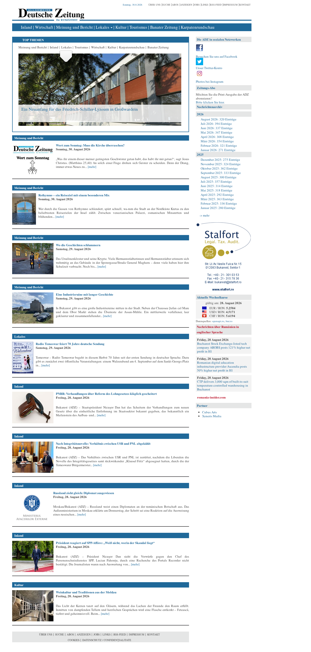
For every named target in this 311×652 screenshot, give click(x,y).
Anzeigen (186, 4)
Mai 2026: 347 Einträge (216, 132)
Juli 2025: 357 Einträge (216, 181)
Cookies (73, 640)
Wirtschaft (44, 27)
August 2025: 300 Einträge (218, 177)
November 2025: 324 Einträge (221, 164)
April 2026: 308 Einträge (217, 137)
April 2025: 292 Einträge (217, 195)
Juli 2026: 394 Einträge (216, 124)
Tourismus (138, 27)
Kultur (121, 27)
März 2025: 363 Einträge (217, 199)
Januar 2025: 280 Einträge (218, 208)
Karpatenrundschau (198, 27)
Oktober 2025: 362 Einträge (219, 168)
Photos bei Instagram (209, 81)
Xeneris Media (211, 416)
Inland (26, 27)
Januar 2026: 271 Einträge (218, 150)
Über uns (154, 4)
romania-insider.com (211, 397)
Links (204, 4)
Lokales (102, 27)
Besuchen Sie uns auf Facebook (216, 56)
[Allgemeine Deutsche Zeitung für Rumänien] (50, 11)
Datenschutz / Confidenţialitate (106, 640)
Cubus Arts (209, 412)
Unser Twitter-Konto (209, 68)
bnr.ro (229, 321)
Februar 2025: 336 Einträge (219, 203)
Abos (175, 4)
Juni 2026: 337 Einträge (217, 128)
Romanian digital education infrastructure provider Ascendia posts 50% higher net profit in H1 (222, 366)
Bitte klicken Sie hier (210, 102)
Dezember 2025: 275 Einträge (220, 160)
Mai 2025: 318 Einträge (216, 190)
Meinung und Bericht (74, 27)
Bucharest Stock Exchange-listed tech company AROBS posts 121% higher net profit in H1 (223, 347)
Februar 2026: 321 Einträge (219, 145)
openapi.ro (218, 321)
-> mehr (204, 215)
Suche (166, 4)
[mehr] (91, 166)
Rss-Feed (216, 4)
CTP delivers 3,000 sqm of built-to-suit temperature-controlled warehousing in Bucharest (222, 385)
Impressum (230, 4)
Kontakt (245, 4)
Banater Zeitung (164, 27)
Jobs (197, 4)
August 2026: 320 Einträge (218, 119)
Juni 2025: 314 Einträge (217, 186)
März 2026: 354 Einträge (217, 141)
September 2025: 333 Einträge (221, 173)
